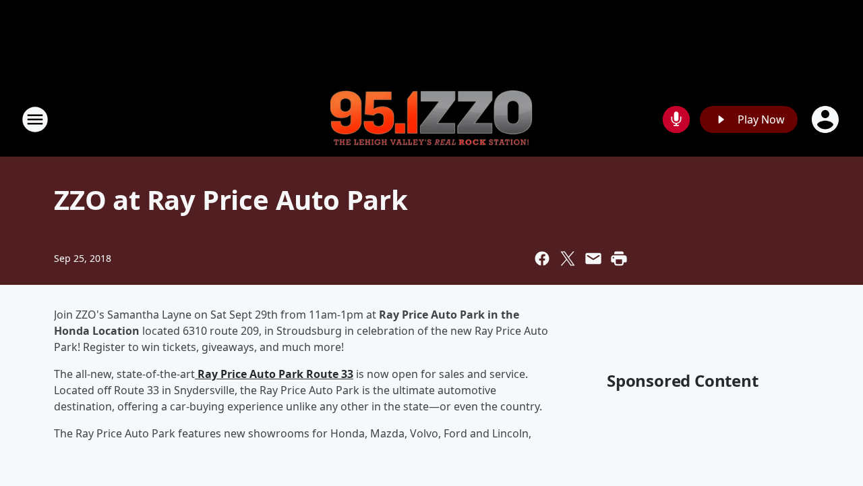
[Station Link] (431, 119)
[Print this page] (618, 258)
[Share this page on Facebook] (542, 258)
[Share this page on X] (567, 258)
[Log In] (826, 119)
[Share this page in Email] (593, 258)
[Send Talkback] (676, 119)
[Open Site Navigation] (35, 119)
